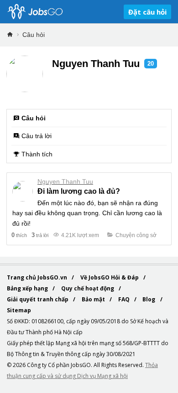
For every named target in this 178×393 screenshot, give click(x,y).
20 (150, 63)
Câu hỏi (33, 34)
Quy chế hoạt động (88, 288)
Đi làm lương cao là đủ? (78, 191)
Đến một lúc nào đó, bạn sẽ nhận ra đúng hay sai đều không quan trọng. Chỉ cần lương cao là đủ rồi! (87, 213)
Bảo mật (94, 299)
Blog (149, 299)
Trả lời (39, 235)
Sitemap (19, 310)
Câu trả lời (36, 136)
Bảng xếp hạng (28, 288)
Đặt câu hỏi (147, 11)
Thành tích (36, 154)
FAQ (124, 299)
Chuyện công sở (136, 235)
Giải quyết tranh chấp (38, 299)
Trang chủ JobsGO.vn (37, 277)
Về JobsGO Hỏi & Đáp (110, 277)
